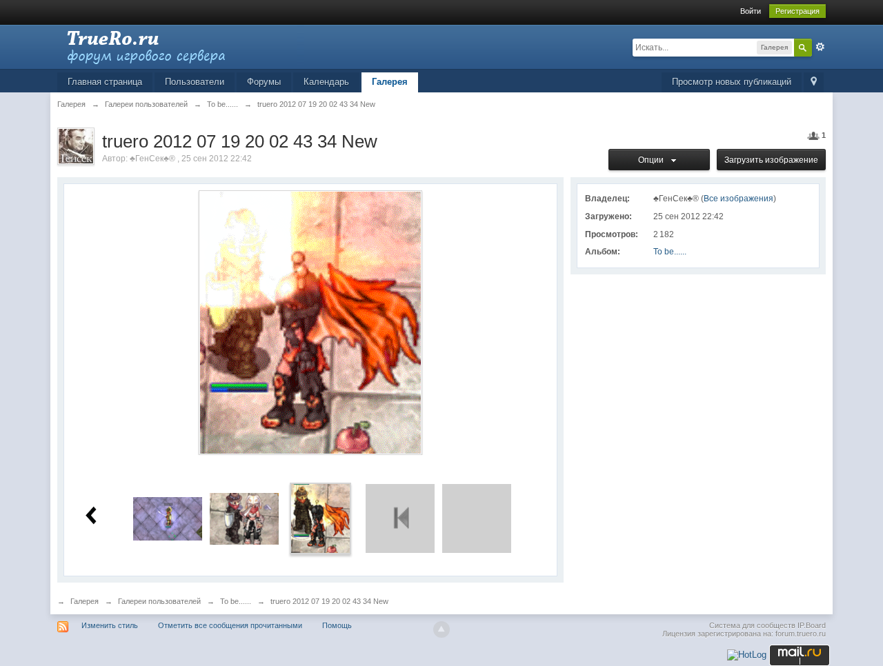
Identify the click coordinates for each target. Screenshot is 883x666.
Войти (750, 11)
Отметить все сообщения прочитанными (230, 625)
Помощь (337, 625)
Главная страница (105, 82)
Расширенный (820, 46)
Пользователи (194, 82)
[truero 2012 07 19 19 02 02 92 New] (244, 518)
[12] (167, 518)
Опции (653, 160)
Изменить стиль (109, 625)
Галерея (390, 82)
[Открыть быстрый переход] (814, 82)
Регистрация (797, 11)
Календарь (326, 82)
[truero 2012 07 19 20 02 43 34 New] (320, 518)
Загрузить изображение (771, 160)
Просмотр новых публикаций (731, 82)
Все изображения (738, 198)
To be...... (669, 251)
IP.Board (811, 625)
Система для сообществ (752, 625)
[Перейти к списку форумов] (180, 46)
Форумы (264, 82)
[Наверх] (441, 629)
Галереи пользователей (159, 601)
